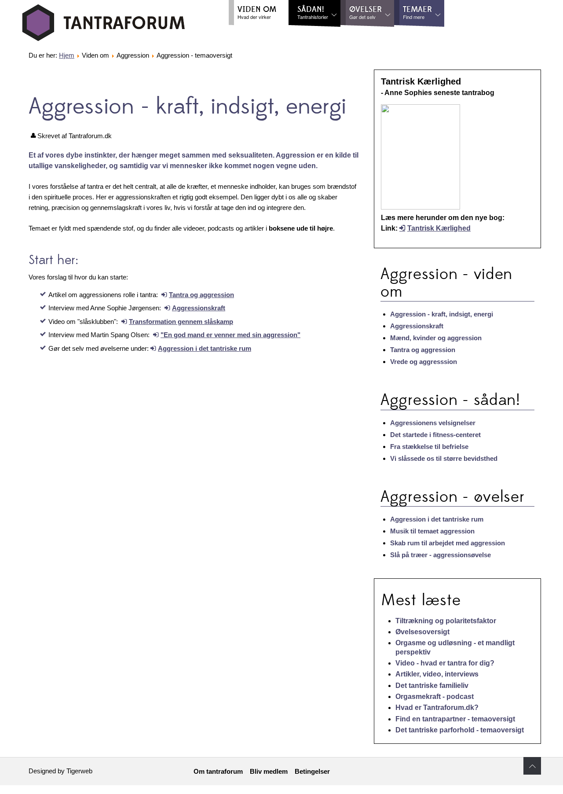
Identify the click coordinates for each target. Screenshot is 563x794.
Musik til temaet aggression (432, 531)
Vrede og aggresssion (423, 361)
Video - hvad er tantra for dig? (444, 663)
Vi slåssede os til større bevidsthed (443, 458)
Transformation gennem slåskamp (181, 321)
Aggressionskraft (198, 308)
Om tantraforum (218, 771)
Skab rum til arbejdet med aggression (447, 543)
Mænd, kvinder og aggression (436, 338)
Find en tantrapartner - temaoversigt (455, 719)
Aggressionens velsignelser (432, 422)
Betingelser (312, 771)
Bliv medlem (269, 771)
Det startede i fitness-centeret (435, 434)
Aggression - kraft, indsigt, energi (441, 314)
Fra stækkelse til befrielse (429, 446)
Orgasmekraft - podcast (434, 696)
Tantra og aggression (201, 294)
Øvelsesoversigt (422, 632)
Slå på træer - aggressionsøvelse (440, 555)
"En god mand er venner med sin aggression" (230, 334)
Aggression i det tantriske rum (204, 348)
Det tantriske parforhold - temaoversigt (459, 730)
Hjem (66, 55)
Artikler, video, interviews (437, 674)
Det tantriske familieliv (431, 685)
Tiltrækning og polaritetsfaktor (445, 621)
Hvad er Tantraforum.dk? (437, 707)
